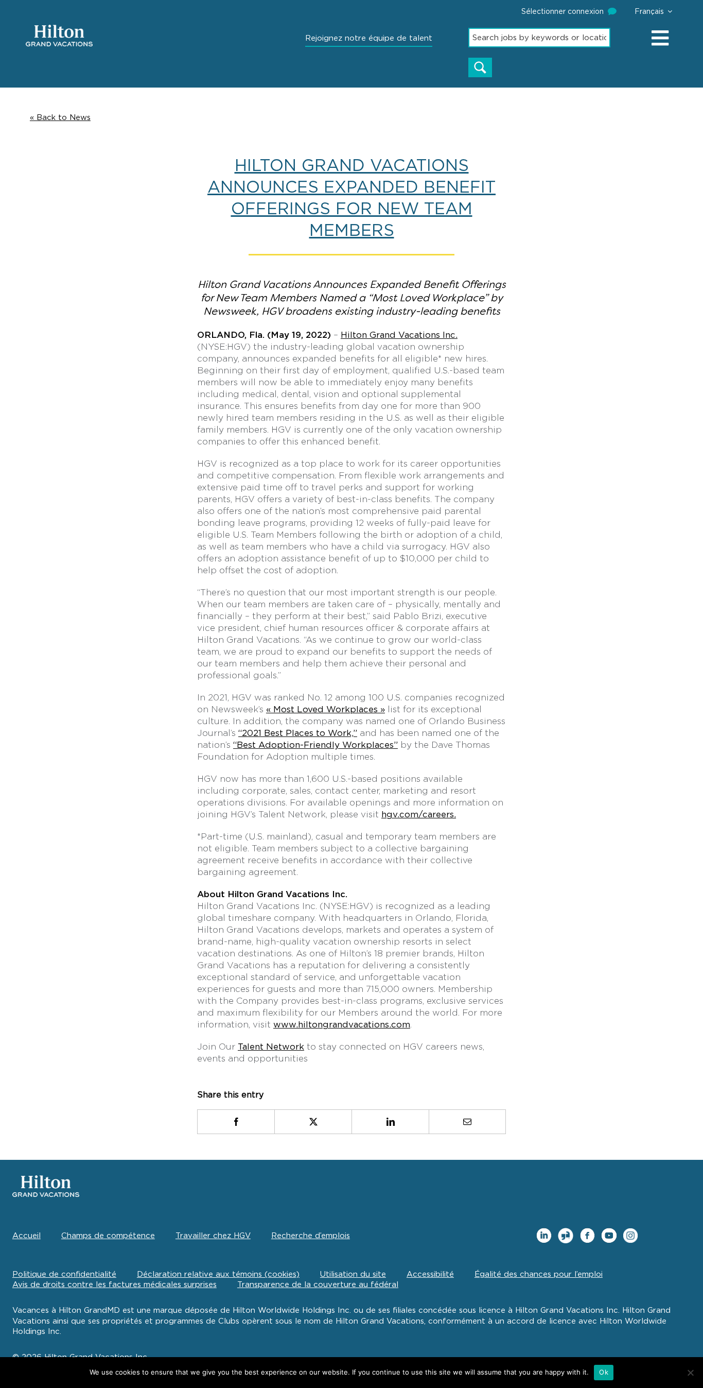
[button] (653, 11)
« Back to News (60, 117)
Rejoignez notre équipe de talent (368, 38)
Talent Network (271, 1046)
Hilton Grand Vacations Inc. (399, 335)
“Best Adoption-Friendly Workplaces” (315, 745)
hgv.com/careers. (418, 814)
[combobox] (539, 37)
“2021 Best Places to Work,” (297, 733)
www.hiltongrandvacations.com (341, 1024)
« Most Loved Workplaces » (325, 709)
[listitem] (235, 1121)
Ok (603, 1372)
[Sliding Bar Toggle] (661, 37)
